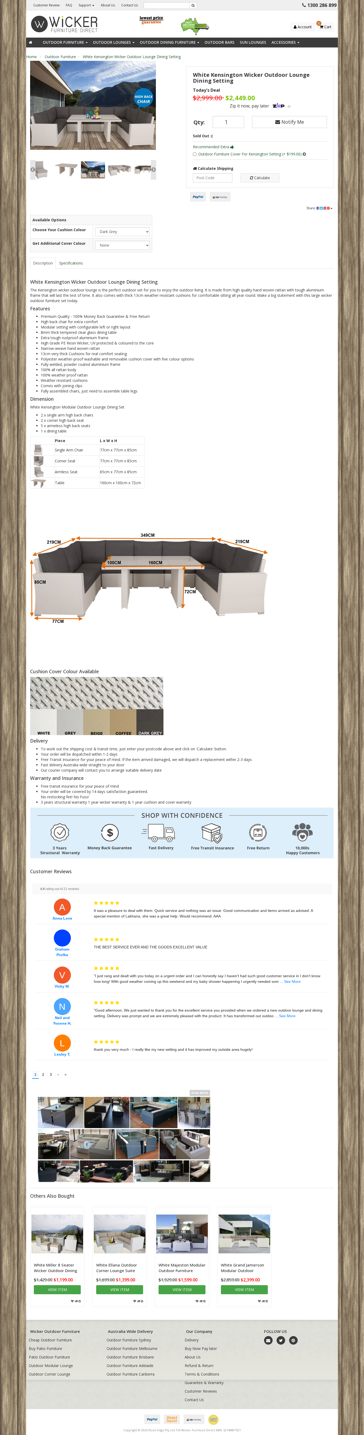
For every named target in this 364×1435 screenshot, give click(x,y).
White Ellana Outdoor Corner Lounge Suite (116, 1267)
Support (85, 5)
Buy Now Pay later (201, 1348)
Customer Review (46, 5)
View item (57, 1289)
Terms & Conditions (202, 1374)
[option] (93, 107)
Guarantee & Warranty (204, 1382)
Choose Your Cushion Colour (59, 229)
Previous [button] (32, 170)
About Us (108, 5)
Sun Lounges (253, 42)
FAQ (69, 5)
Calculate (261, 177)
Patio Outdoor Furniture (49, 1357)
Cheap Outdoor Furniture (50, 1339)
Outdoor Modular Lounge (51, 1365)
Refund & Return (199, 1365)
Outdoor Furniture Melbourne (132, 1348)
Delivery (192, 1339)
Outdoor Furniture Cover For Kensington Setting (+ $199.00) (250, 154)
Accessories (284, 42)
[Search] (193, 5)
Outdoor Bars (219, 42)
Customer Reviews (201, 1391)
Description (43, 263)
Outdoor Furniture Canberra (131, 1374)
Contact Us (129, 5)
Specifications (71, 263)
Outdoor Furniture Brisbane (130, 1357)
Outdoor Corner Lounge (49, 1374)
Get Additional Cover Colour (59, 243)
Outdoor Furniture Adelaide (130, 1365)
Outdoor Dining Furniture (168, 42)
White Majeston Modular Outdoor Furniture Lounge (182, 1270)
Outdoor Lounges (112, 42)
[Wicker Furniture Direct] (64, 23)
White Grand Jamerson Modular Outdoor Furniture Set (242, 1270)
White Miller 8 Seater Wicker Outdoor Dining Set (55, 1270)
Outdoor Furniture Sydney (129, 1339)
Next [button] (153, 170)
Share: (311, 208)
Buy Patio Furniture (45, 1348)
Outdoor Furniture (64, 42)
